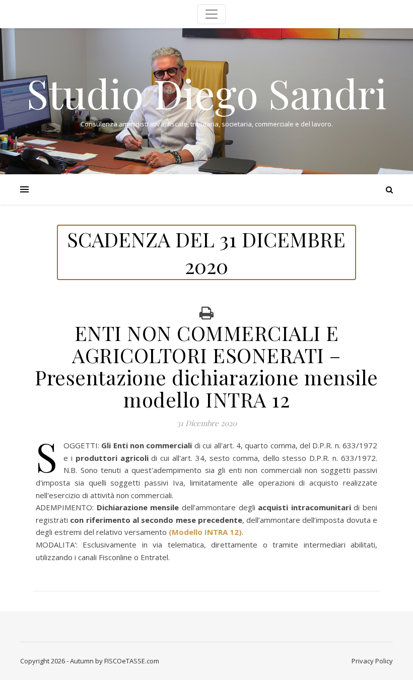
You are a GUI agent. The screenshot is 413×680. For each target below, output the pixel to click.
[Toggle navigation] (211, 14)
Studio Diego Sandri (207, 93)
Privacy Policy (372, 660)
